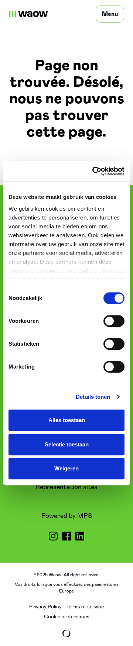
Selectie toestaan (67, 444)
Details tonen (93, 397)
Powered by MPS (66, 516)
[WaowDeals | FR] (28, 14)
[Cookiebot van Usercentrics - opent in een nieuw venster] (94, 171)
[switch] (114, 321)
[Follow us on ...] (53, 536)
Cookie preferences (66, 616)
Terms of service (85, 606)
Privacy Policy (45, 606)
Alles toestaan (66, 420)
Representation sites (66, 487)
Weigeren (66, 468)
